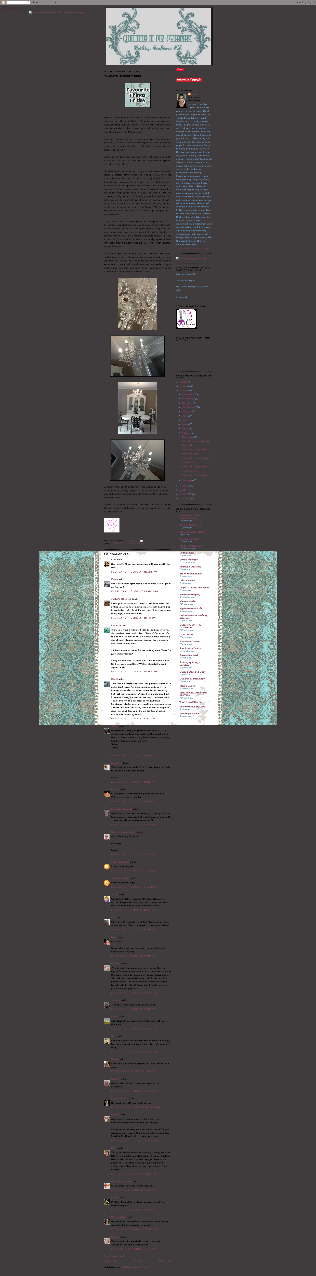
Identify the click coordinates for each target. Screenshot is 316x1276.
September (189, 407)
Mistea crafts (188, 601)
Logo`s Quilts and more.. (195, 587)
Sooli (114, 679)
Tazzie (114, 726)
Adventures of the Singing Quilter (190, 516)
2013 (183, 390)
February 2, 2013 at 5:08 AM (134, 1051)
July (185, 415)
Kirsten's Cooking (190, 566)
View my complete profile (193, 249)
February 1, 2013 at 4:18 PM (133, 801)
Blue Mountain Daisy (192, 532)
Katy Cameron (119, 1098)
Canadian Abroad (121, 809)
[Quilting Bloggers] (191, 258)
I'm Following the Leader (195, 441)
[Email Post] (141, 541)
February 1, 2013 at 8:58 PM (133, 929)
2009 (184, 498)
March (186, 432)
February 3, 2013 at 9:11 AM (133, 1209)
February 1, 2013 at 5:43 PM (133, 854)
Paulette (116, 625)
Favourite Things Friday (129, 544)
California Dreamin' (191, 545)
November (188, 398)
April (185, 428)
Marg (114, 937)
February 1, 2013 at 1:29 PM (133, 755)
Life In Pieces (187, 580)
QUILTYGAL (187, 634)
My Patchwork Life (191, 608)
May (185, 424)
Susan (115, 1059)
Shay (194, 94)
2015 (184, 382)
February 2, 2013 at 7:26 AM (134, 1091)
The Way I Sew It (189, 713)
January (187, 480)
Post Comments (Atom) (134, 1266)
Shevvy (115, 1236)
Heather (115, 963)
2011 (183, 490)
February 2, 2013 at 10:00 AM (135, 1107)
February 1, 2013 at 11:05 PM (134, 1028)
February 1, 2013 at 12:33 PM (134, 571)
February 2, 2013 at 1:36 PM (134, 1173)
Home (137, 1260)
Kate (113, 559)
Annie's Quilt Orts (190, 525)
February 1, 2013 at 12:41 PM (134, 618)
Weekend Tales (189, 453)
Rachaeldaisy (118, 1217)
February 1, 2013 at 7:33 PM (133, 870)
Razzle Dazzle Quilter (123, 832)
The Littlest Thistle (190, 702)
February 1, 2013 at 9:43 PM (133, 992)
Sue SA (115, 1078)
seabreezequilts (120, 861)
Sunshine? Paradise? (192, 678)
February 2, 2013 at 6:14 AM (134, 1071)
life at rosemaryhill (191, 573)
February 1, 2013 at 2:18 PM (133, 781)
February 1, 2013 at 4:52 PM (134, 824)
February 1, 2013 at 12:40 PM (134, 591)
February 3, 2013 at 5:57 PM (134, 1229)
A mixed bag (188, 462)
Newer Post (110, 1260)
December (188, 394)
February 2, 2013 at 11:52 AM (134, 1140)
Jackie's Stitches (121, 599)
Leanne (115, 1197)
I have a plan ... (189, 470)
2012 (184, 485)
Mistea (115, 789)
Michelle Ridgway (121, 1181)
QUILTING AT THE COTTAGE (190, 626)
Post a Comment (114, 1256)
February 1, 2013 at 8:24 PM (133, 910)
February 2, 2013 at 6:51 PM (134, 1190)
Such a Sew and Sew (192, 671)
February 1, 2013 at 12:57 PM (134, 671)
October (187, 403)
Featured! (186, 445)
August (187, 411)
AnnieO (115, 1114)
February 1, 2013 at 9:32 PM (134, 956)
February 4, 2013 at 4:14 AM (133, 1249)
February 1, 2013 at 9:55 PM (134, 1009)
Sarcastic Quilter (190, 641)
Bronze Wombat (189, 538)
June (185, 420)
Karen (114, 579)
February (187, 437)
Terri (113, 1036)
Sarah (114, 894)
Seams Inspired (189, 655)
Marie (114, 1016)
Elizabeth (116, 762)
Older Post (164, 1260)
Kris (113, 917)
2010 (184, 494)
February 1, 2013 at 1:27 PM (133, 718)
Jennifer (116, 1000)
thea (113, 1148)
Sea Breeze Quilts (190, 648)
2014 (183, 386)
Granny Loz (187, 552)
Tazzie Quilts (187, 685)
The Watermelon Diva (192, 706)
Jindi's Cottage (189, 559)
